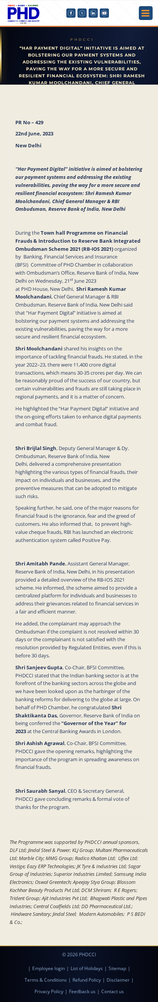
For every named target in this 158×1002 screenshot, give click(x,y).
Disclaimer (118, 980)
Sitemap (117, 968)
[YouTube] (104, 13)
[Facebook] (71, 13)
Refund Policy (86, 980)
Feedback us (82, 991)
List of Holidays (87, 968)
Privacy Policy (49, 991)
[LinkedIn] (93, 13)
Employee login (48, 968)
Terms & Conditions (46, 980)
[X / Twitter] (82, 13)
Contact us (112, 991)
